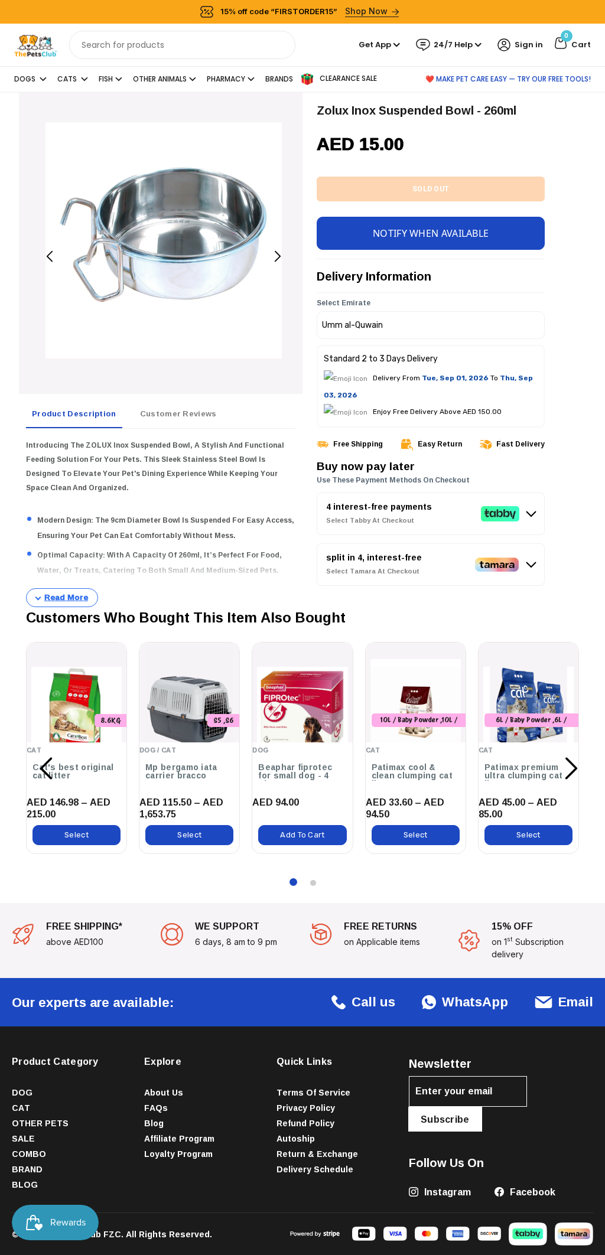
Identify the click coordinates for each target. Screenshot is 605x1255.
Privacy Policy (306, 1108)
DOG (22, 1092)
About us (163, 1092)
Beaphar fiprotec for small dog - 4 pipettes (295, 775)
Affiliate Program (179, 1138)
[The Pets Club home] (35, 44)
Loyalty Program (178, 1154)
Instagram (446, 1192)
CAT (21, 1108)
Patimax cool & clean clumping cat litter (412, 775)
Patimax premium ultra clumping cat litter (523, 775)
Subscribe (445, 1119)
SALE (23, 1138)
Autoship (296, 1138)
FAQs (156, 1108)
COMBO (29, 1154)
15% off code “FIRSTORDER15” (304, 11)
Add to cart (302, 834)
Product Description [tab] (74, 413)
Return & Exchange (317, 1154)
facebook (531, 1192)
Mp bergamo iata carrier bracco (181, 771)
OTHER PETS (40, 1123)
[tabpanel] (160, 522)
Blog (154, 1123)
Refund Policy (305, 1123)
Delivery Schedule (315, 1169)
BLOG (25, 1184)
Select (76, 834)
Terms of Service (313, 1092)
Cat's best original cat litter (73, 771)
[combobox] (182, 45)
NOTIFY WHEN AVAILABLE (431, 233)
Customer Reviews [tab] (178, 413)
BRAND (27, 1169)
